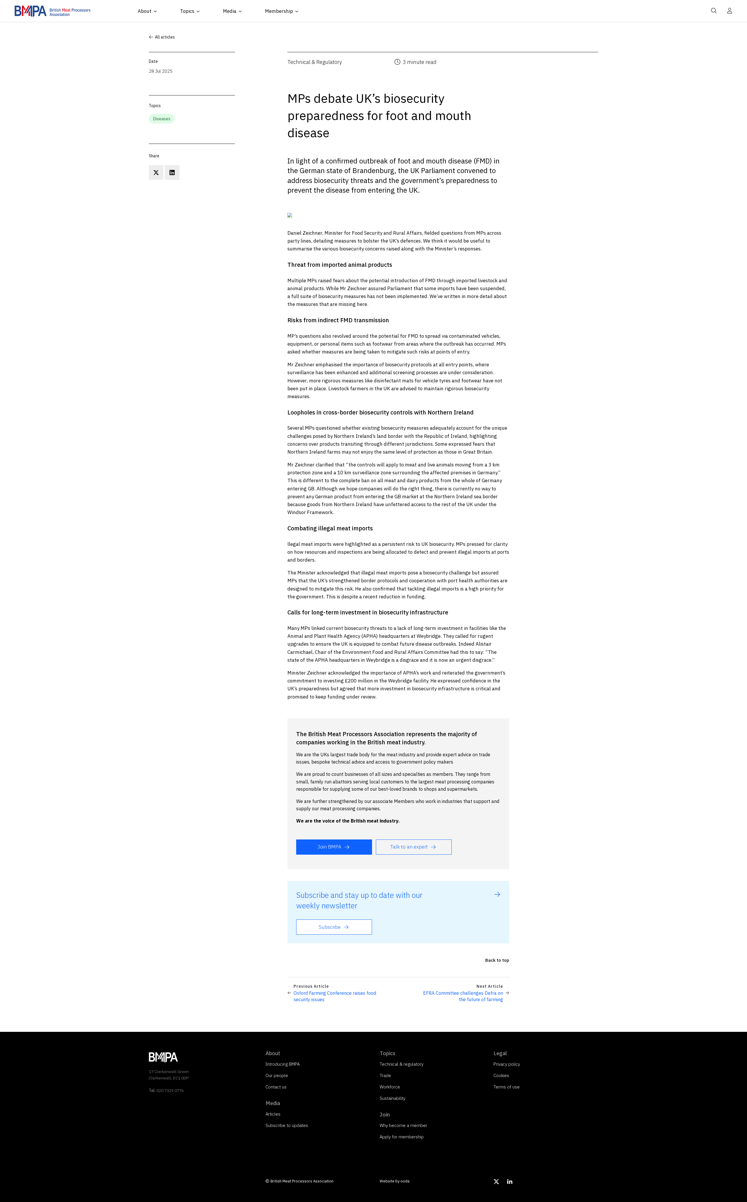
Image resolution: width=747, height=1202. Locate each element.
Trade (385, 1075)
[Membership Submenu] (298, 11)
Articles (273, 1114)
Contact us (276, 1087)
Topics (187, 11)
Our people (277, 1075)
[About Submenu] (157, 11)
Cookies (501, 1075)
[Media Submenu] (241, 11)
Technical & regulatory (401, 1064)
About (144, 11)
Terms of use (506, 1087)
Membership (279, 11)
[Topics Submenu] (199, 11)
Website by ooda (394, 1181)
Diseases (161, 118)
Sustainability (392, 1098)
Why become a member (403, 1125)
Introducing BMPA (283, 1064)
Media (229, 11)
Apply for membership (402, 1137)
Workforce (390, 1087)
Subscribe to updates (287, 1125)
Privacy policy (506, 1064)
